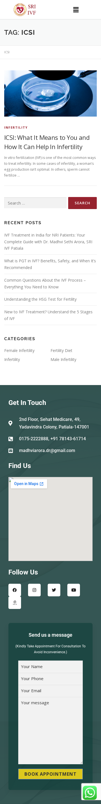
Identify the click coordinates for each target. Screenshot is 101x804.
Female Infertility (19, 350)
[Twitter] (54, 590)
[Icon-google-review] (14, 602)
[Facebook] (14, 590)
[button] (76, 9)
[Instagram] (34, 590)
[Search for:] (35, 203)
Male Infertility (63, 359)
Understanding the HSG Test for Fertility (40, 299)
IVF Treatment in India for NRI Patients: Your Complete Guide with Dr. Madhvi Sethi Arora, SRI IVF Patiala (48, 241)
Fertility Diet (61, 350)
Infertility (15, 127)
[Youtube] (73, 590)
